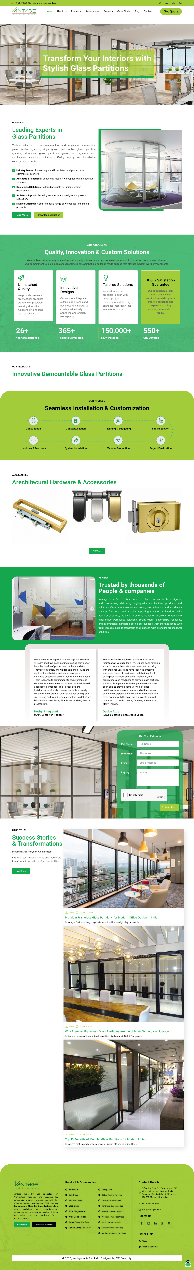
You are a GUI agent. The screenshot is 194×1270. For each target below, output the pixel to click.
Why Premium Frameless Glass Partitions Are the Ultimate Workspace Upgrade (117, 1031)
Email (124, 763)
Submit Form (169, 807)
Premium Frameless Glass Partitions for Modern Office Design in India (111, 917)
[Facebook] (153, 3)
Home (49, 11)
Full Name (126, 744)
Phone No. (127, 753)
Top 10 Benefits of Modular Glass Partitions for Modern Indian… (107, 1139)
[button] (15, 517)
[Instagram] (160, 3)
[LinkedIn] (166, 3)
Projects (108, 11)
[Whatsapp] (180, 3)
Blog (136, 11)
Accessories (92, 11)
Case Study (123, 11)
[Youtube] (173, 3)
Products (76, 11)
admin (71, 912)
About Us (62, 11)
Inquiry (125, 772)
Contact (148, 11)
